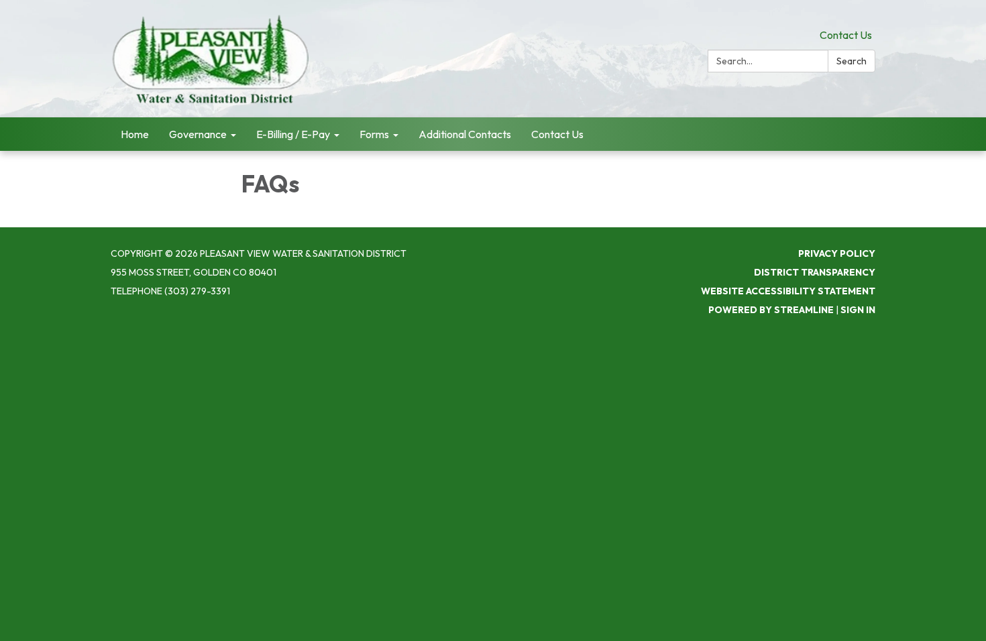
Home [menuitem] (135, 134)
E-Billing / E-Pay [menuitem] (293, 134)
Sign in (857, 310)
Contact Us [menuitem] (557, 134)
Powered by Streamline (771, 310)
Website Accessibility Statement (788, 291)
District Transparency (814, 272)
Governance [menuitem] (198, 134)
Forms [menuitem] (374, 134)
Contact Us (846, 35)
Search (851, 61)
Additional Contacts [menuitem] (465, 134)
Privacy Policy (836, 253)
